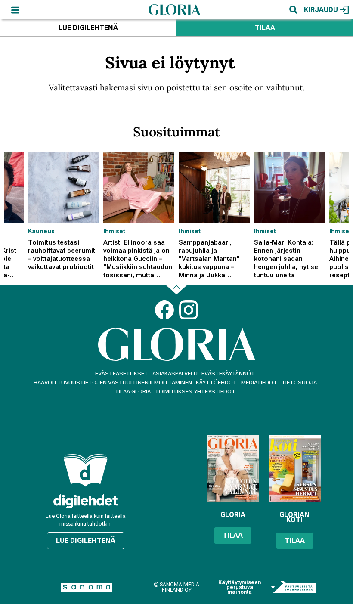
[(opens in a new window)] (85, 500)
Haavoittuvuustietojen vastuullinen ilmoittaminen (113, 382)
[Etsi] (293, 9)
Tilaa (265, 28)
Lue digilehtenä (88, 28)
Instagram (188, 309)
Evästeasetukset (121, 373)
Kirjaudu (321, 10)
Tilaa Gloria (133, 391)
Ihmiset (114, 231)
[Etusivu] (174, 9)
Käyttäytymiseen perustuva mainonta (239, 587)
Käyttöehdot (216, 382)
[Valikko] (15, 9)
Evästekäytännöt (228, 373)
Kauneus (41, 231)
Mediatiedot (259, 382)
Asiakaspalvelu (175, 373)
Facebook (164, 309)
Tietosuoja (299, 382)
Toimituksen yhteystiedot (195, 391)
